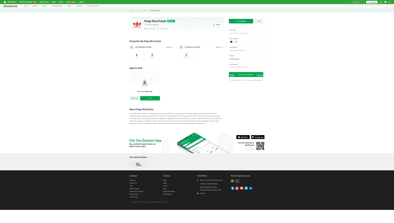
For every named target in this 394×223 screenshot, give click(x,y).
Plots (45, 6)
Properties (12, 2)
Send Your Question (246, 74)
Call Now (242, 21)
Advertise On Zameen (136, 191)
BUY (25, 6)
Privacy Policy (133, 194)
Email (136, 98)
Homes (34, 6)
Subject (232, 55)
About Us (132, 180)
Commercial (56, 6)
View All (168, 47)
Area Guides (44, 2)
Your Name (233, 30)
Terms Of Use (133, 197)
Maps (61, 2)
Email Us (203, 193)
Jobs (130, 186)
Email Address (234, 47)
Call (150, 98)
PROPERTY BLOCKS (25, 2)
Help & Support (134, 189)
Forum (165, 186)
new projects (93, 6)
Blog (54, 2)
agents (79, 6)
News (165, 183)
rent (69, 6)
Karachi (145, 10)
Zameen (131, 10)
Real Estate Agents (169, 191)
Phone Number (234, 38)
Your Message (234, 64)
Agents (138, 10)
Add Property (372, 2)
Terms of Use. (258, 80)
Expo (164, 189)
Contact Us (133, 183)
